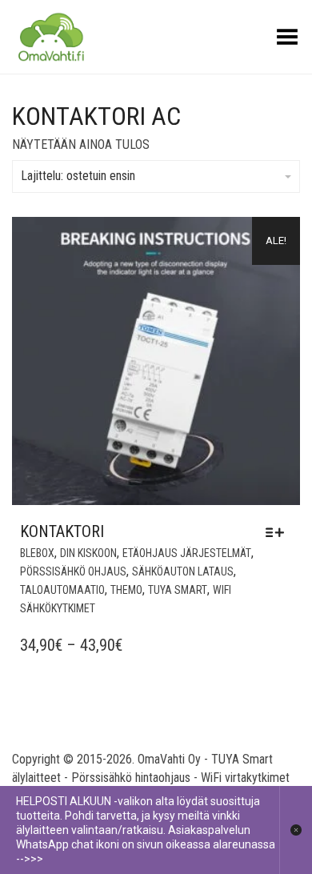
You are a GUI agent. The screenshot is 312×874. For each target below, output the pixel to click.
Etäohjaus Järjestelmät (186, 553)
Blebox (37, 553)
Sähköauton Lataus (183, 571)
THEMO (126, 589)
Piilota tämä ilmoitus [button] (295, 830)
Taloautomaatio (62, 589)
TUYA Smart (177, 589)
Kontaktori (62, 531)
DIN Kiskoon (88, 553)
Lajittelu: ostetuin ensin (78, 175)
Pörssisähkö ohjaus (73, 571)
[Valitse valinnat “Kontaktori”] (279, 532)
